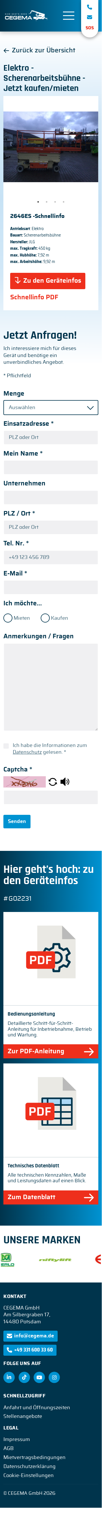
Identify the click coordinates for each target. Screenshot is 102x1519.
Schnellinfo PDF (34, 297)
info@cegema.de (34, 1336)
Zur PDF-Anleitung (36, 1051)
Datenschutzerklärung (29, 1466)
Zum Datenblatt (31, 1197)
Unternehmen (24, 483)
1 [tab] (38, 202)
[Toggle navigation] (68, 16)
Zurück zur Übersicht (43, 50)
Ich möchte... (22, 603)
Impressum (16, 1439)
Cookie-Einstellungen (28, 1475)
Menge (13, 394)
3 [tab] (55, 202)
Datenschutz (27, 752)
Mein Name (23, 453)
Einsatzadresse (28, 424)
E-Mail (15, 573)
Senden (17, 821)
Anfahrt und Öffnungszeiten (36, 1407)
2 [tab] (46, 202)
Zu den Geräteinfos (52, 281)
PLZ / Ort (19, 513)
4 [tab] (63, 202)
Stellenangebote (22, 1416)
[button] (52, 781)
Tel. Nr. (16, 543)
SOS (90, 28)
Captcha (17, 769)
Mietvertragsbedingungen (34, 1457)
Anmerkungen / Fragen (38, 636)
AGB (8, 1448)
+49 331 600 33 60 (33, 1350)
